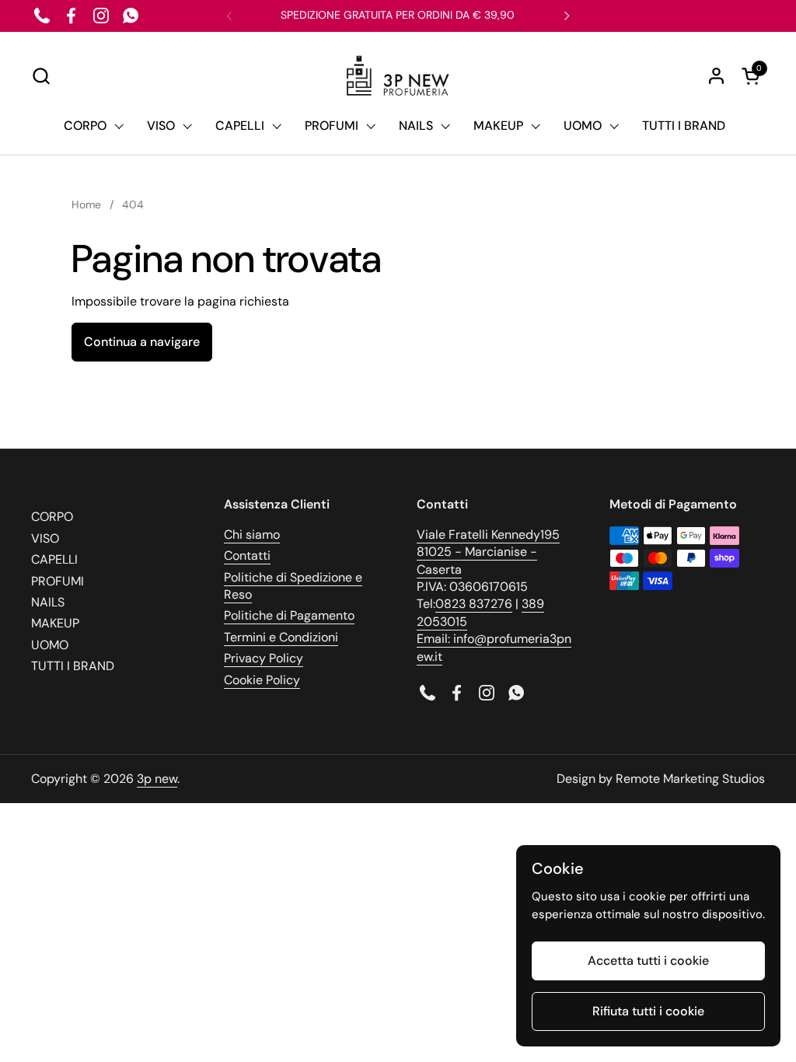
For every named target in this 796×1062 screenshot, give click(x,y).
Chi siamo (252, 534)
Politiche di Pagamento (289, 615)
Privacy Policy (263, 658)
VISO (45, 538)
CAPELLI (54, 559)
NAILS (48, 602)
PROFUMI (57, 581)
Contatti (247, 555)
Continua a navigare (142, 342)
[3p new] (397, 75)
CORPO (52, 516)
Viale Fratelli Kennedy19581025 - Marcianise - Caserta (488, 552)
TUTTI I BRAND (72, 666)
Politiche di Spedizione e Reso (293, 586)
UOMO (49, 645)
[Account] (716, 76)
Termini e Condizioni (281, 637)
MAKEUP (55, 623)
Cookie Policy (262, 680)
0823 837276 (473, 604)
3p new (157, 778)
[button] (41, 76)
